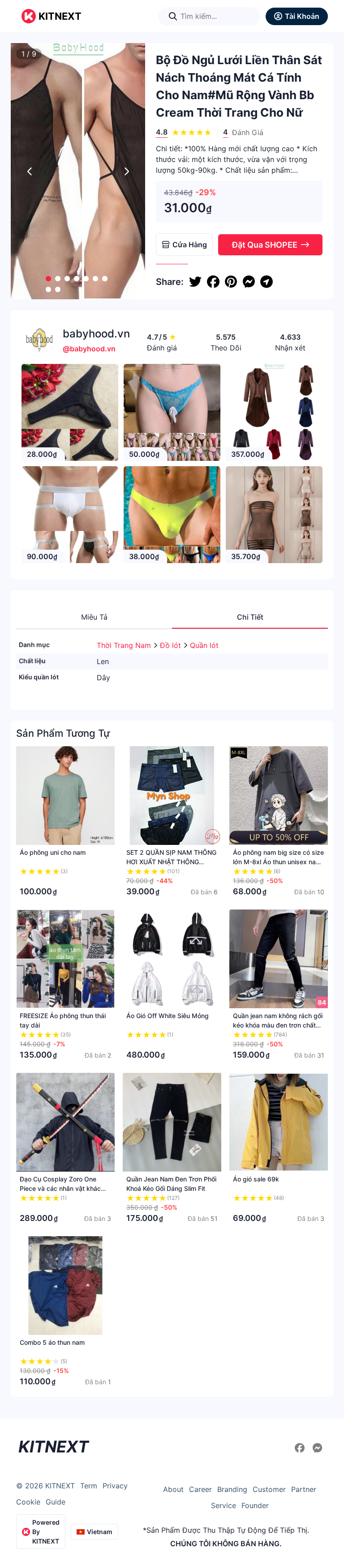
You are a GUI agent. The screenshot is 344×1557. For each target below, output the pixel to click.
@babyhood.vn (89, 348)
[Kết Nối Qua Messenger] (317, 1448)
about (173, 1489)
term (88, 1485)
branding (232, 1489)
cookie (28, 1501)
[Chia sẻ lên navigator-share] (266, 281)
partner (303, 1489)
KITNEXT (60, 16)
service (223, 1505)
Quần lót (204, 645)
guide (55, 1501)
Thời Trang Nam (125, 645)
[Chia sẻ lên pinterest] (231, 281)
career (200, 1489)
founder (255, 1505)
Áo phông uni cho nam (53, 852)
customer (269, 1489)
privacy (115, 1485)
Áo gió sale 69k (256, 1179)
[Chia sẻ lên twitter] (195, 281)
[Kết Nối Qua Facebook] (301, 1448)
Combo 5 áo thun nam (52, 1342)
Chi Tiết (250, 616)
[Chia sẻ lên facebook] (213, 281)
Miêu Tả (94, 616)
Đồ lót (171, 645)
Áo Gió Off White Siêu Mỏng (167, 1015)
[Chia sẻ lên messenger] (248, 281)
